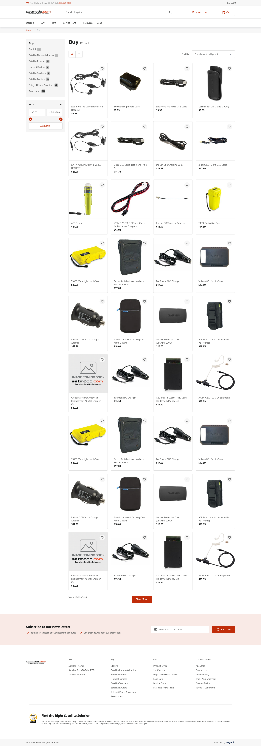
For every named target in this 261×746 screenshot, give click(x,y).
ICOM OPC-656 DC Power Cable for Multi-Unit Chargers (129, 226)
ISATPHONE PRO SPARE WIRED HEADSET (86, 168)
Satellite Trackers (119, 683)
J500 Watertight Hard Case (127, 108)
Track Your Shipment (206, 678)
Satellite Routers (119, 687)
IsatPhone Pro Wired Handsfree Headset (87, 110)
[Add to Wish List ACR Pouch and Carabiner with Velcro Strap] (229, 301)
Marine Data (159, 683)
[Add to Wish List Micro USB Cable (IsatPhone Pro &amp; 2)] (144, 126)
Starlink (30, 22)
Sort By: (185, 54)
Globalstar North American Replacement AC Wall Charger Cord (86, 402)
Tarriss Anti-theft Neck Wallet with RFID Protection (130, 285)
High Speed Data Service (165, 674)
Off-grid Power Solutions (123, 692)
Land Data (158, 678)
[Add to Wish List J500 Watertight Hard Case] (144, 68)
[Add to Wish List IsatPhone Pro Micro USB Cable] (187, 68)
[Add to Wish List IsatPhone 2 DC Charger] (187, 243)
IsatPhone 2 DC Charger (168, 283)
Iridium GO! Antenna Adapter (170, 225)
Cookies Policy (203, 683)
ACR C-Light (77, 225)
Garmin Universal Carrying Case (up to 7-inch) (129, 343)
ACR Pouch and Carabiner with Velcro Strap (213, 343)
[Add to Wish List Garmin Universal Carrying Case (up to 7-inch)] (144, 301)
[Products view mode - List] (79, 54)
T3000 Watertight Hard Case (85, 283)
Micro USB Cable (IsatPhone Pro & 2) (130, 168)
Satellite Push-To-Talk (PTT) (81, 670)
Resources (88, 22)
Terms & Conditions (205, 687)
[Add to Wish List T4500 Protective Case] (229, 185)
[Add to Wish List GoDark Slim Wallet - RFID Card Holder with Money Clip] (187, 359)
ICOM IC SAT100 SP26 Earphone (214, 399)
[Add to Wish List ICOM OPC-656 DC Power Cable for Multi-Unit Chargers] (144, 185)
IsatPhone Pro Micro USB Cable (171, 108)
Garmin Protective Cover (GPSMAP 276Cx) (168, 343)
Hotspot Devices (119, 678)
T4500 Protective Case (209, 225)
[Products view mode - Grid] (72, 54)
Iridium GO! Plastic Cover (210, 283)
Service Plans (69, 22)
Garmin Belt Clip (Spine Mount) (213, 108)
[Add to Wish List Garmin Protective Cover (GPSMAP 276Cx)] (187, 301)
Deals (99, 22)
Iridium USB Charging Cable (170, 166)
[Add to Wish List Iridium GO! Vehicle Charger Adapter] (102, 301)
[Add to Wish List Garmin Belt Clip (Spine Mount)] (229, 68)
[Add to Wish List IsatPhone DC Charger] (144, 359)
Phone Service (160, 665)
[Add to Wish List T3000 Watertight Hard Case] (102, 243)
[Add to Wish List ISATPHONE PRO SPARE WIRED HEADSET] (102, 126)
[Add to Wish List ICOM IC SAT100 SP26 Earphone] (229, 359)
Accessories (116, 696)
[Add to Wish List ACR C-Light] (102, 185)
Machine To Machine (163, 687)
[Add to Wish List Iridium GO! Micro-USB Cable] (229, 126)
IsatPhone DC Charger (125, 399)
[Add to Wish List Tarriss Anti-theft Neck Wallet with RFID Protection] (144, 243)
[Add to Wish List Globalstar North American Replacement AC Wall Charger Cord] (102, 359)
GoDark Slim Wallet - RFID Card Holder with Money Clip (171, 401)
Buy (42, 22)
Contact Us (232, 3)
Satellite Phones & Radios (123, 670)
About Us (200, 665)
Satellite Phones (76, 665)
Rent (54, 22)
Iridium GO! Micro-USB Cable (212, 166)
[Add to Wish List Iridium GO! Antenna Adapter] (187, 185)
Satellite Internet (77, 674)
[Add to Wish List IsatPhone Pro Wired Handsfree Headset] (102, 68)
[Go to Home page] (38, 12)
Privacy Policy (202, 674)
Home (28, 30)
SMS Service (159, 670)
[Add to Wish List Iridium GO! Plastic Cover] (229, 243)
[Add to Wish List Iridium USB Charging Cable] (187, 126)
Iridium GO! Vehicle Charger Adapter (85, 343)
